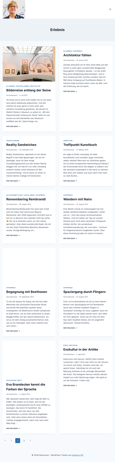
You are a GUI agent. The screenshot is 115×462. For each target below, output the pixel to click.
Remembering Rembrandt (26, 199)
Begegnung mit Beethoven (26, 292)
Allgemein (10, 86)
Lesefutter (68, 140)
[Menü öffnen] (110, 9)
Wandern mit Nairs (77, 199)
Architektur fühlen (77, 55)
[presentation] (29, 63)
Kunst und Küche (70, 345)
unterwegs (77, 51)
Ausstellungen (22, 86)
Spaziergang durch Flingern (84, 292)
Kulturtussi (13, 95)
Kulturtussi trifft (14, 380)
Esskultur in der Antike (80, 349)
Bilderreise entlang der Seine (28, 90)
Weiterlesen (13, 126)
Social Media (29, 195)
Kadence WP (77, 455)
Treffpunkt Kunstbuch (80, 145)
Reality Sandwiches (21, 145)
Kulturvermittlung (14, 195)
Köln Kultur (35, 86)
